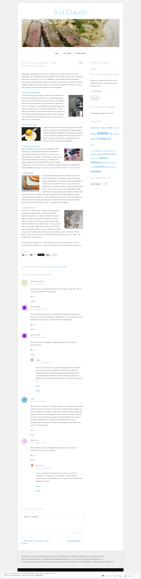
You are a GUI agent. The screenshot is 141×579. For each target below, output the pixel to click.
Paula (33, 399)
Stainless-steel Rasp (30, 125)
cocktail (99, 154)
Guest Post (104, 163)
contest (110, 127)
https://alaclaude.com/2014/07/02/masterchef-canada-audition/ (58, 168)
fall (110, 134)
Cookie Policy (39, 575)
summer (96, 171)
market (92, 167)
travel (93, 139)
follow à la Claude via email (104, 74)
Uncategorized (103, 138)
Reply (33, 301)
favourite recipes (80, 53)
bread (113, 151)
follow (95, 98)
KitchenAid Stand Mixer (31, 93)
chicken (93, 154)
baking (108, 151)
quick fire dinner (75, 541)
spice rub (116, 134)
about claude (67, 53)
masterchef (100, 166)
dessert (93, 134)
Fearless (48, 266)
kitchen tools (57, 266)
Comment (75, 533)
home (57, 53)
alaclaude (39, 465)
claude (42, 65)
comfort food (109, 154)
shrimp (108, 167)
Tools (65, 266)
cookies (116, 128)
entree (102, 133)
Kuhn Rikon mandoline (31, 146)
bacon (104, 151)
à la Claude (70, 12)
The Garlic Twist (29, 208)
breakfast (103, 128)
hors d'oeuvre (113, 163)
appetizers (95, 128)
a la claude (93, 151)
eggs (108, 158)
